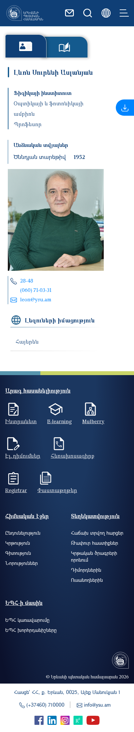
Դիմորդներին (86, 570)
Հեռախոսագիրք (72, 455)
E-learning (59, 421)
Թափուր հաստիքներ (94, 543)
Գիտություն (18, 553)
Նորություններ (21, 563)
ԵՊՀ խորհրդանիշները (31, 630)
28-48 (26, 280)
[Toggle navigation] (124, 13)
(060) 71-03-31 (35, 290)
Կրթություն (17, 543)
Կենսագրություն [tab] (26, 46)
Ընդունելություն (22, 532)
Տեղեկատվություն (95, 516)
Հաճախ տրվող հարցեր (97, 532)
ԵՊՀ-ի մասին (24, 603)
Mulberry (93, 421)
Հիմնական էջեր (27, 516)
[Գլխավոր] (24, 13)
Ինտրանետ (21, 421)
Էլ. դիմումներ (22, 455)
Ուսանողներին (87, 580)
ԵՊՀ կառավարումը (27, 620)
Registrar (16, 490)
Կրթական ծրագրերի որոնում (94, 556)
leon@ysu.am (35, 299)
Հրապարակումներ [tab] (64, 47)
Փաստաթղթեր (57, 490)
